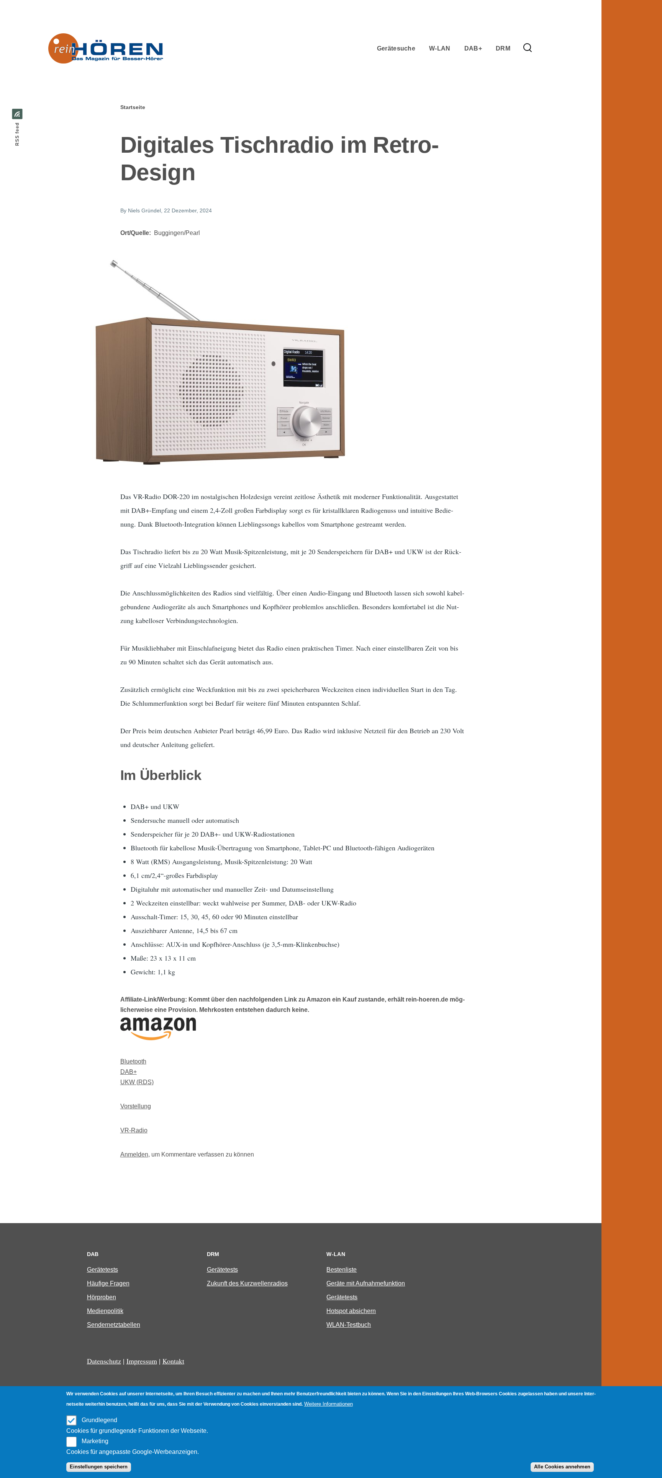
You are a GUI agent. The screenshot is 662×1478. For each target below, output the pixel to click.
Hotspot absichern (351, 1311)
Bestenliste (341, 1269)
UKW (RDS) (137, 1082)
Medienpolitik (105, 1311)
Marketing (95, 1441)
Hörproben (101, 1297)
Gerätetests (102, 1269)
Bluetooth (133, 1061)
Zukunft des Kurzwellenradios (247, 1283)
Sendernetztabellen (113, 1324)
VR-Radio (133, 1130)
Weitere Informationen (328, 1404)
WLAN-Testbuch (348, 1324)
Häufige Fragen (108, 1283)
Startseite (132, 107)
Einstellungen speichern (99, 1467)
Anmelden (134, 1154)
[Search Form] (527, 48)
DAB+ (128, 1072)
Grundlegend (99, 1420)
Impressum (141, 1360)
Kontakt (173, 1360)
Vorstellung (135, 1106)
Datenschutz (104, 1360)
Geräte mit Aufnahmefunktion (365, 1283)
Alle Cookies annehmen (562, 1467)
